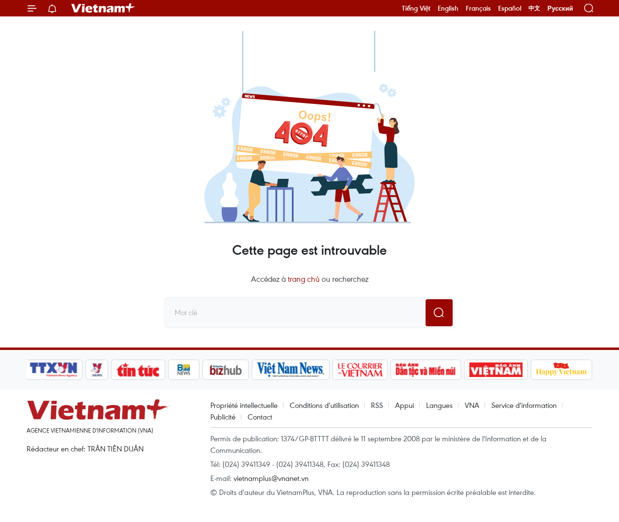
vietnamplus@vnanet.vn (271, 478)
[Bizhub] (225, 370)
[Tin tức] (138, 370)
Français (478, 8)
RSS (377, 405)
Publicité (223, 416)
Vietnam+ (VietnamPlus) (103, 8)
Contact (260, 416)
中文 (534, 8)
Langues (439, 405)
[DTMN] (425, 370)
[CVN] (359, 370)
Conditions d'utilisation (324, 405)
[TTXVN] (54, 370)
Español (509, 8)
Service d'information (524, 405)
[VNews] (97, 370)
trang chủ (304, 279)
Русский (560, 8)
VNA (472, 405)
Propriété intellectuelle (244, 405)
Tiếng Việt (416, 8)
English (448, 8)
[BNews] (184, 370)
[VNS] (290, 370)
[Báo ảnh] (496, 370)
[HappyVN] (561, 370)
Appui (404, 405)
